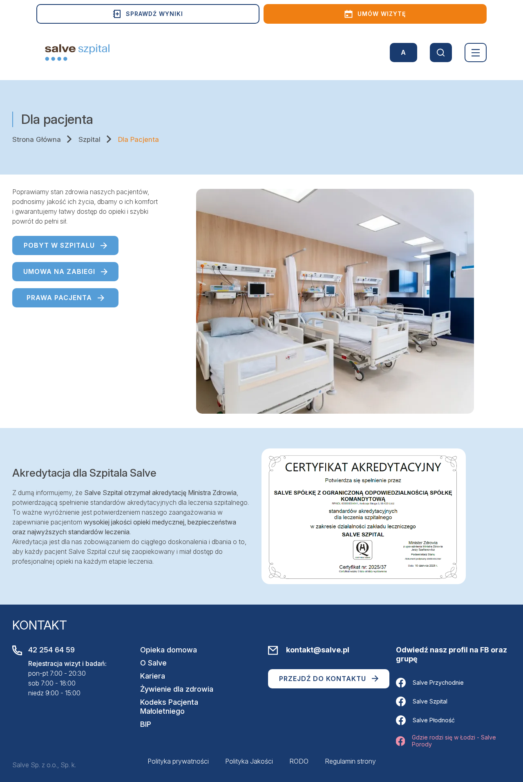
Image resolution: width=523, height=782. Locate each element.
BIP (145, 724)
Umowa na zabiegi (59, 271)
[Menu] (476, 52)
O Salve (153, 663)
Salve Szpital (430, 701)
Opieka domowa (168, 649)
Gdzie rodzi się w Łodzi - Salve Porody (454, 741)
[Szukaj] (441, 52)
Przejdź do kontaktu (322, 678)
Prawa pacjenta (59, 298)
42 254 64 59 (51, 649)
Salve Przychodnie (438, 682)
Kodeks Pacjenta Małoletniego (169, 706)
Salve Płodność (434, 720)
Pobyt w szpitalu (59, 245)
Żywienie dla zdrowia (176, 689)
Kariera (152, 676)
